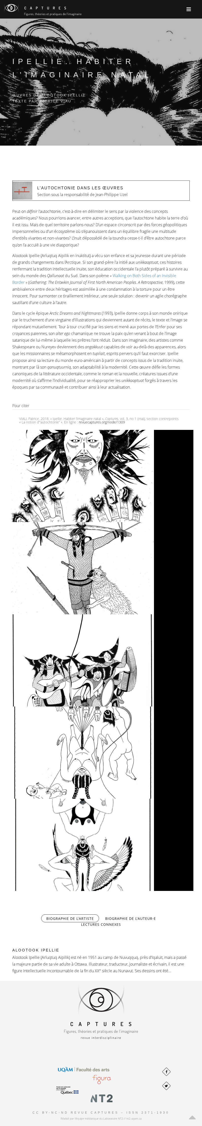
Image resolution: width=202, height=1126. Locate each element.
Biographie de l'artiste (72, 918)
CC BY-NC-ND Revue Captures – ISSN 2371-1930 (101, 1112)
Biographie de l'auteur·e (130, 918)
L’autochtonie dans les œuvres (80, 188)
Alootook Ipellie (35, 950)
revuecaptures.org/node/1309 (102, 422)
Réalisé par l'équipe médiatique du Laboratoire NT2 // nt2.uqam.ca (101, 1118)
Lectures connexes (101, 924)
